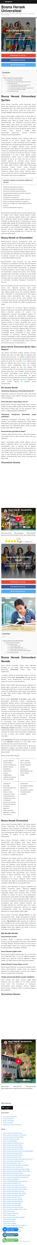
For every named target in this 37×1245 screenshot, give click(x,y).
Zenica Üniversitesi (8, 1118)
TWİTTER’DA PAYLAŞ (18, 591)
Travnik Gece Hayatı (9, 1211)
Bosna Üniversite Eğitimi (10, 1141)
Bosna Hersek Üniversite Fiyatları (12, 1203)
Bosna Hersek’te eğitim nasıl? (17, 647)
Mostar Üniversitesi (8, 1121)
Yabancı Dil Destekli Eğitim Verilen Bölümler (15, 1181)
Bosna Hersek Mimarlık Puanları (12, 1163)
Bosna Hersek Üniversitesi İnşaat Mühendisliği (16, 1169)
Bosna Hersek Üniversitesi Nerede (13, 641)
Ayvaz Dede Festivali (9, 1221)
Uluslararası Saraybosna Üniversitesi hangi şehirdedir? (22, 88)
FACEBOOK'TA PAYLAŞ (18, 60)
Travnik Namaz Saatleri (9, 1223)
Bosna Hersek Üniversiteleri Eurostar (13, 1191)
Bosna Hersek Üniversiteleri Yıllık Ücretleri (15, 1209)
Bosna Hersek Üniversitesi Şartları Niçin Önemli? (20, 81)
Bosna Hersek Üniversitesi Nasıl (12, 1157)
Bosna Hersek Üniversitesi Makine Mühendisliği (16, 1171)
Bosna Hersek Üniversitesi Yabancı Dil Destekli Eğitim (18, 1151)
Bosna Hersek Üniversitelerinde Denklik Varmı (16, 1177)
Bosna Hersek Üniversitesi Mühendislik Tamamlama (18, 1159)
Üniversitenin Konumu (13, 91)
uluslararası (32, 927)
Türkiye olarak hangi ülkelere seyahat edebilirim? (21, 650)
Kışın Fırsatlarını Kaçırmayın (11, 1213)
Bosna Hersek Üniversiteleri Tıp (12, 1183)
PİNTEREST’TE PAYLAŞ (18, 582)
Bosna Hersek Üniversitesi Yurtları (12, 1145)
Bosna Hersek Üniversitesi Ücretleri (13, 1149)
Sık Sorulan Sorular (13, 83)
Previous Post (18, 1094)
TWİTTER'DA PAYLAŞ (18, 65)
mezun (24, 361)
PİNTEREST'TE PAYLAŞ (18, 55)
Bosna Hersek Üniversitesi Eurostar (13, 1207)
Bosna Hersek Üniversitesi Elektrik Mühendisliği (16, 1175)
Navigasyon (8, 1)
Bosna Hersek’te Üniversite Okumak (13, 1143)
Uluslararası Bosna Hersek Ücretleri (13, 1137)
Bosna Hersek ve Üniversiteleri (14, 80)
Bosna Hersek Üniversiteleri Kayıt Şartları (14, 1187)
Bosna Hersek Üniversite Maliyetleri (13, 1201)
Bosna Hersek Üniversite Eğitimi (12, 1205)
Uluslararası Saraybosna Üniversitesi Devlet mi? (21, 85)
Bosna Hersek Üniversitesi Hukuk (12, 1133)
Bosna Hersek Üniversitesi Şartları (13, 78)
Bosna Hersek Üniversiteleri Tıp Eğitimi (14, 1217)
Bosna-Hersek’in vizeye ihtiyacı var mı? (19, 86)
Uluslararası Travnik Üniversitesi (12, 1125)
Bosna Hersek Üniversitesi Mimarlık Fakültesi (16, 1165)
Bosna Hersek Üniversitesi (13, 8)
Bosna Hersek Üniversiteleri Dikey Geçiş (14, 1193)
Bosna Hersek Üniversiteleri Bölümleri (13, 1195)
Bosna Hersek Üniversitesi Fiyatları (13, 1173)
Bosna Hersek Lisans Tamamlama (13, 1167)
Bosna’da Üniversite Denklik (11, 1139)
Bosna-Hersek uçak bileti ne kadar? (18, 89)
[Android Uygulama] (7, 1108)
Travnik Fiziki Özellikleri (9, 1219)
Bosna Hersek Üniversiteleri (11, 1179)
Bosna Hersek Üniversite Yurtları (12, 1197)
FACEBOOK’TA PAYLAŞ (18, 587)
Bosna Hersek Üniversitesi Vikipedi (13, 1147)
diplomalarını (23, 379)
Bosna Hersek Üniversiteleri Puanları (13, 1185)
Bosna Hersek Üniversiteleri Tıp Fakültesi (14, 1135)
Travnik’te (25, 728)
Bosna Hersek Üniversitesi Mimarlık (13, 1161)
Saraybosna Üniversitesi (10, 1116)
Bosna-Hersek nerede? (15, 646)
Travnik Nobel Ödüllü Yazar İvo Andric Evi (15, 1225)
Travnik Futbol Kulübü (9, 1215)
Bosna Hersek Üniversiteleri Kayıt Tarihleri (15, 1189)
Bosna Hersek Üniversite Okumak (12, 1199)
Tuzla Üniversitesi (8, 1123)
